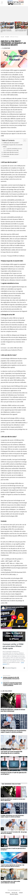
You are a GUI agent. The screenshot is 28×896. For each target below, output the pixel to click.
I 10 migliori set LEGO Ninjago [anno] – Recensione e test (21, 30)
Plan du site (14, 892)
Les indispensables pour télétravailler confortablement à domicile (10, 882)
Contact (21, 892)
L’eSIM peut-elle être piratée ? (11, 142)
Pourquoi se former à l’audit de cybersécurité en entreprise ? (13, 773)
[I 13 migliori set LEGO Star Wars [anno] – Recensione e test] (7, 25)
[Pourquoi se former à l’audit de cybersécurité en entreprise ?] (14, 763)
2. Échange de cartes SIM (12, 150)
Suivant (27, 28)
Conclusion (6, 156)
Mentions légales (14, 894)
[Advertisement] (14, 13)
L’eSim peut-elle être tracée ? (11, 152)
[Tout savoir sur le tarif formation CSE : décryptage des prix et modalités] (14, 742)
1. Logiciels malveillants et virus (14, 148)
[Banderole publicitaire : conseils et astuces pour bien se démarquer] (14, 700)
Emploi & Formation (5, 749)
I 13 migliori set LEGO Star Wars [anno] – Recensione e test (6, 30)
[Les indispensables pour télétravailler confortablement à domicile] (14, 874)
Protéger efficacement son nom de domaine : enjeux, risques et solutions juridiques (13, 731)
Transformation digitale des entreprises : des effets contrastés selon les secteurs (12, 865)
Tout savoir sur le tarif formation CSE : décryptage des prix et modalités (12, 752)
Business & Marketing (6, 707)
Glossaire (7, 892)
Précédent (0, 28)
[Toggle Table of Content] (24, 140)
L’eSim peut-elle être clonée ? (11, 154)
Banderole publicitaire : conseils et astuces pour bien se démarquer (13, 710)
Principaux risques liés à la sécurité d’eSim (12, 145)
